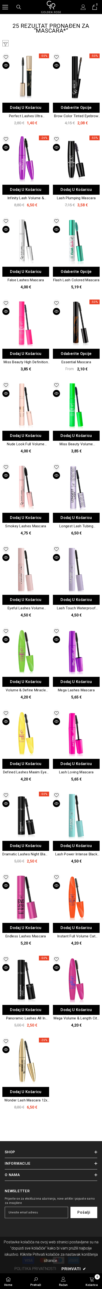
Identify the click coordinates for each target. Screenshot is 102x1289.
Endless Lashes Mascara (25, 936)
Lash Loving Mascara (76, 772)
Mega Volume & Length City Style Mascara (76, 1018)
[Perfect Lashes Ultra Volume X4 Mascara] (25, 76)
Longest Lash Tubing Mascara (76, 526)
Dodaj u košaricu (25, 107)
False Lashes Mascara (26, 280)
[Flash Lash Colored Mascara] (76, 241)
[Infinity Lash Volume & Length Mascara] (25, 159)
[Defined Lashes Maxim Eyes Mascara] (25, 733)
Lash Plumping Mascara (76, 198)
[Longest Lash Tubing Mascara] (76, 487)
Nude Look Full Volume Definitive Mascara (25, 444)
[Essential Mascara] (76, 323)
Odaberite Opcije (76, 107)
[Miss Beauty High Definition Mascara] (25, 323)
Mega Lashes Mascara (76, 690)
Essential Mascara (76, 362)
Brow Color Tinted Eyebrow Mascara (76, 116)
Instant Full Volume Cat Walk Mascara (76, 936)
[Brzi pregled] (5, 65)
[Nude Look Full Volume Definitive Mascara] (25, 405)
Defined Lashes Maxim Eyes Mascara (26, 772)
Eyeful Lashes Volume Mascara (26, 608)
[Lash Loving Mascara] (76, 733)
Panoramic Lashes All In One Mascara (26, 1018)
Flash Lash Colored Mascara (76, 280)
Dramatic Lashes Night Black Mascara (25, 854)
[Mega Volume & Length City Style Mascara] (76, 979)
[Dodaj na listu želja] (5, 57)
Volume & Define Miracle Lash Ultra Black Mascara (25, 690)
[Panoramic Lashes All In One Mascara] (25, 979)
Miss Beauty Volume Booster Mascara (76, 444)
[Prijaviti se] (83, 7)
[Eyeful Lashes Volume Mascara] (25, 569)
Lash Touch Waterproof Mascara (76, 608)
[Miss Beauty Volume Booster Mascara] (76, 405)
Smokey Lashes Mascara (25, 526)
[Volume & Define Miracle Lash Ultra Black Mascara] (25, 651)
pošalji (83, 1212)
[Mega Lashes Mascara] (76, 651)
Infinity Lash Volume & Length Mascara (25, 198)
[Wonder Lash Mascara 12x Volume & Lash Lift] (25, 1061)
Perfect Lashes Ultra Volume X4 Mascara (25, 116)
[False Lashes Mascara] (25, 241)
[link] (36, 1281)
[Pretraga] (19, 7)
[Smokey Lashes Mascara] (25, 487)
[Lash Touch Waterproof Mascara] (76, 569)
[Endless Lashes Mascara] (25, 897)
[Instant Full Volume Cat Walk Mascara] (76, 897)
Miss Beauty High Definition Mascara (26, 362)
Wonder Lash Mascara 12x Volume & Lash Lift (25, 1100)
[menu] (5, 7)
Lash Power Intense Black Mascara (76, 854)
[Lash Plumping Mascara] (76, 159)
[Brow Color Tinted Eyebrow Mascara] (76, 76)
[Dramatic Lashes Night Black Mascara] (25, 815)
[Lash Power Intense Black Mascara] (76, 815)
